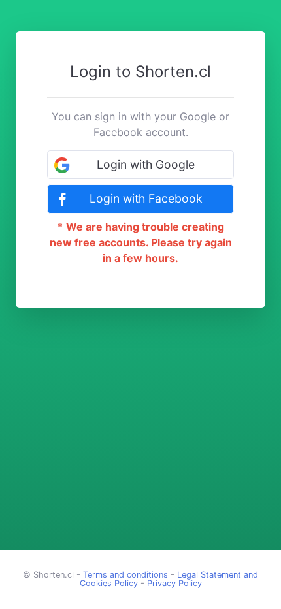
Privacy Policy (174, 583)
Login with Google (146, 164)
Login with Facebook (146, 198)
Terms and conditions (125, 575)
